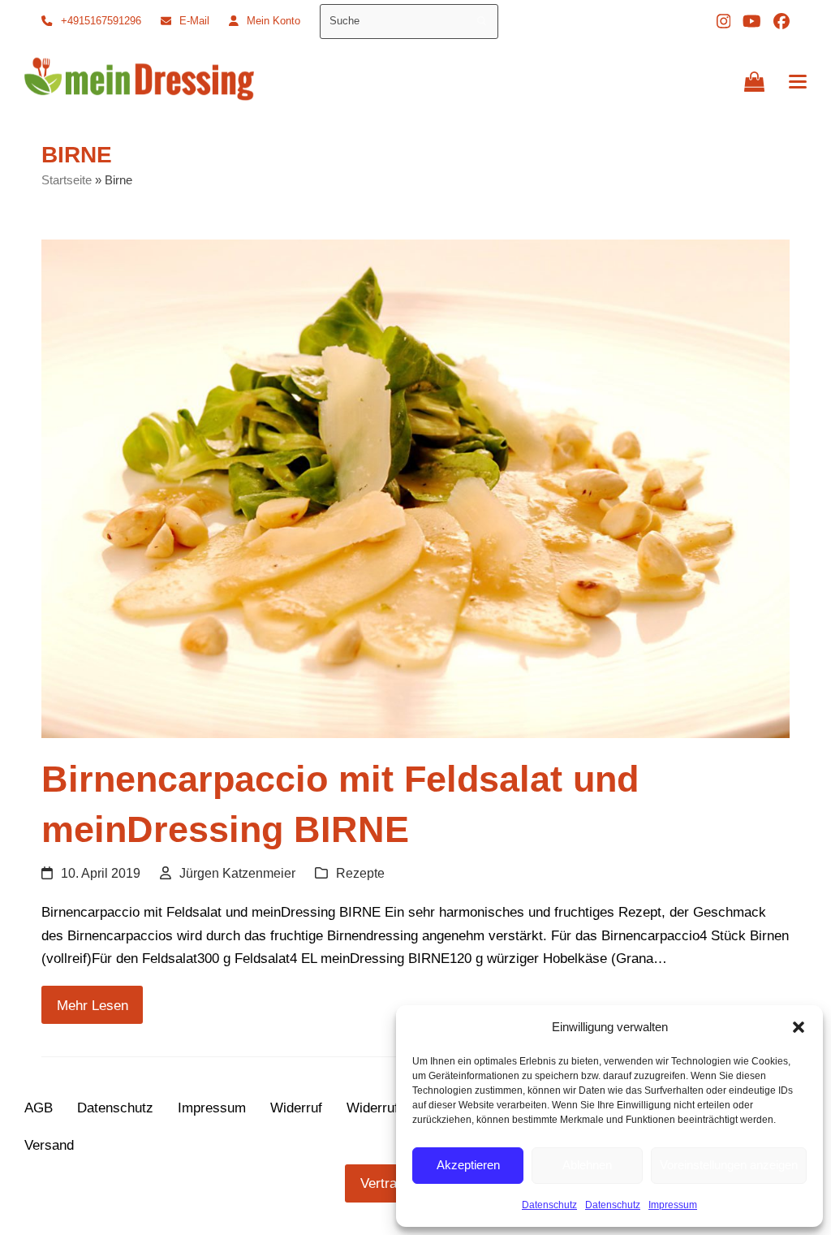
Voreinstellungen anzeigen (729, 1165)
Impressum (672, 1205)
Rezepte (360, 873)
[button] (798, 1027)
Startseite (66, 180)
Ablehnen (587, 1165)
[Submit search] (481, 21)
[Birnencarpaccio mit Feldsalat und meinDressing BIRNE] (415, 488)
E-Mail (194, 21)
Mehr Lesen (92, 1005)
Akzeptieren (468, 1165)
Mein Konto (273, 21)
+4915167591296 (101, 21)
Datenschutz (549, 1205)
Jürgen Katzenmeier (237, 873)
